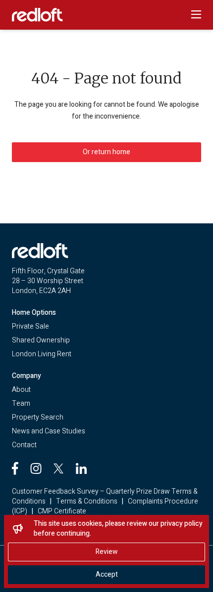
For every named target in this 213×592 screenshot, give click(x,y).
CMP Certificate (62, 511)
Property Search (37, 417)
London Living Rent (41, 354)
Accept (107, 574)
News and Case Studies (48, 431)
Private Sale (30, 326)
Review (107, 552)
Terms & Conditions (86, 501)
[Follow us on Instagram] (36, 468)
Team (21, 403)
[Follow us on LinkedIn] (81, 468)
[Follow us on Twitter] (58, 468)
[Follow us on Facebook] (15, 468)
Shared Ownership (41, 340)
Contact (24, 445)
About (21, 389)
